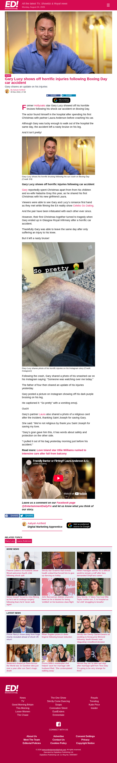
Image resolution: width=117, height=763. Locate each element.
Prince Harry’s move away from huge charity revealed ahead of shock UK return (23, 636)
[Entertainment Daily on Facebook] (58, 724)
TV (22, 701)
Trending (94, 701)
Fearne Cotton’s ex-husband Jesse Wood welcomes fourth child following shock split (22, 573)
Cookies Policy (58, 743)
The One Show (58, 698)
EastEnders (58, 711)
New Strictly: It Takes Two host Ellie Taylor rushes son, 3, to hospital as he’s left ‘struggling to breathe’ (93, 599)
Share (54, 95)
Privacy (85, 740)
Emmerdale (58, 715)
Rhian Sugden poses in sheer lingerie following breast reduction (57, 635)
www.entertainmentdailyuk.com (54, 750)
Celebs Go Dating (83, 205)
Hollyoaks (39, 105)
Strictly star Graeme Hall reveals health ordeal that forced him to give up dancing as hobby (58, 573)
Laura (42, 414)
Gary (25, 189)
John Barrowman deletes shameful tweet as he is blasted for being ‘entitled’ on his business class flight (58, 599)
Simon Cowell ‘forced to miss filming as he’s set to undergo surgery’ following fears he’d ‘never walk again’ (23, 601)
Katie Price (94, 704)
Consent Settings (85, 736)
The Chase (22, 715)
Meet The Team (32, 740)
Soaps (58, 704)
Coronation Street (58, 708)
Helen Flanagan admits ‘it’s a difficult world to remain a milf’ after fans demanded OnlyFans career (93, 573)
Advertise (58, 736)
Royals (94, 698)
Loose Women (22, 711)
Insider (94, 708)
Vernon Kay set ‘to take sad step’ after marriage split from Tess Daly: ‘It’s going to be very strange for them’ (92, 667)
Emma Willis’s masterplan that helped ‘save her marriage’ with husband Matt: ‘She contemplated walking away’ (57, 667)
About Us (32, 736)
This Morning (22, 708)
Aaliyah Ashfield (19, 90)
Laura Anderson (24, 541)
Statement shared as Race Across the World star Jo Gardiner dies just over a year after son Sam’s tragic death (23, 667)
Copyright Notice (85, 743)
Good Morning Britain (23, 704)
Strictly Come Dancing (58, 701)
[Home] (12, 5)
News (8, 76)
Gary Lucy (10, 541)
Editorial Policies (32, 743)
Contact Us (59, 740)
